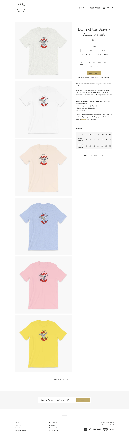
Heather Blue (86, 54)
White (90, 50)
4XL (91, 66)
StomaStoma (110, 423)
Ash (83, 50)
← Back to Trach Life (64, 379)
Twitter (53, 425)
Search (17, 423)
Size (94, 59)
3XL (105, 63)
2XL (99, 63)
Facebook (54, 423)
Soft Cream (101, 50)
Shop (81, 8)
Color (94, 46)
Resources (95, 8)
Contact (17, 428)
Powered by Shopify (108, 425)
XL (94, 63)
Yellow (98, 54)
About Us (18, 425)
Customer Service (20, 430)
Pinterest (54, 428)
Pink (106, 54)
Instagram (54, 430)
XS (97, 66)
